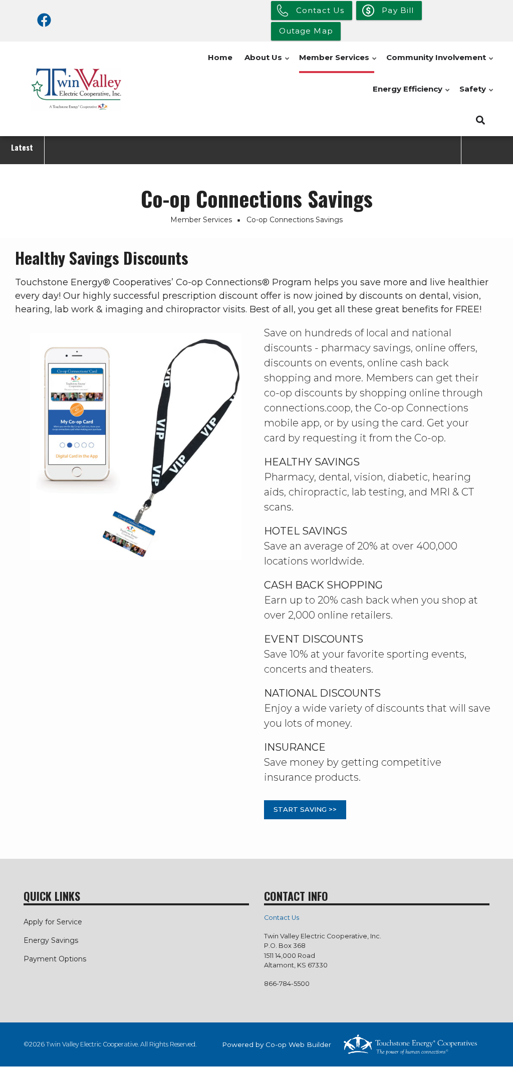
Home (220, 57)
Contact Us (281, 917)
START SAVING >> (305, 809)
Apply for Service (53, 921)
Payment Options (55, 958)
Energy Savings (51, 940)
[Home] (76, 89)
